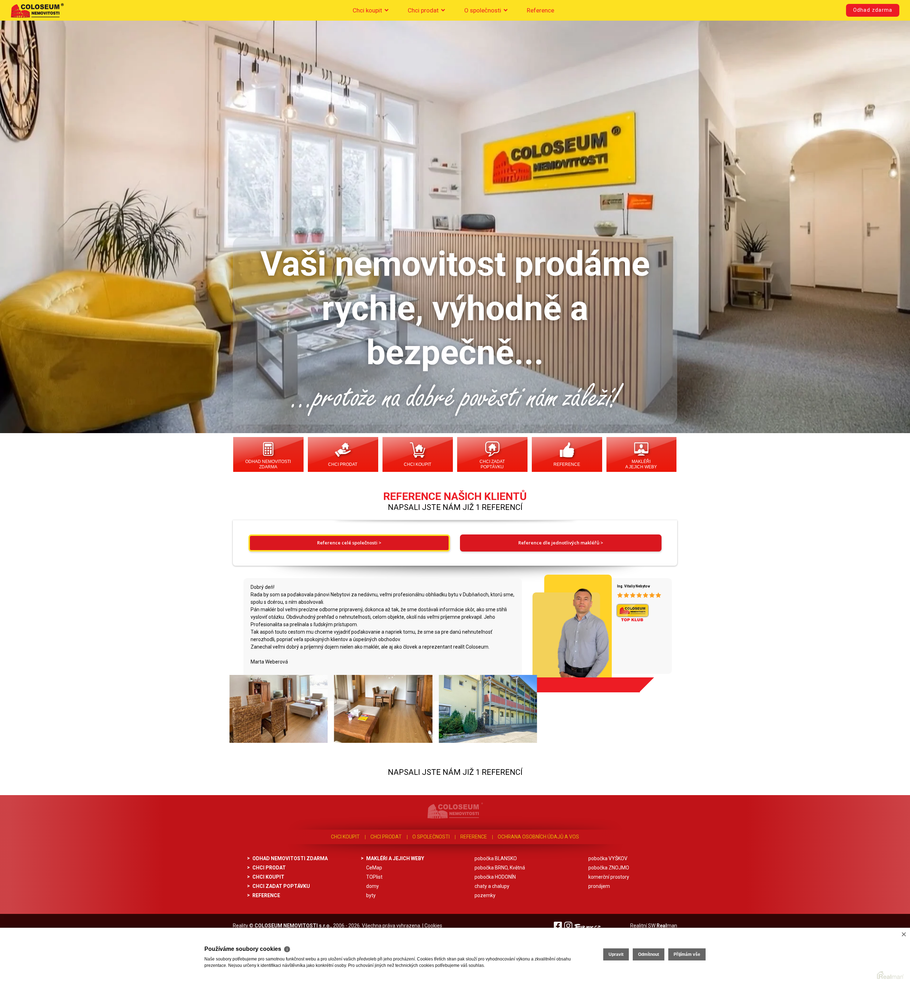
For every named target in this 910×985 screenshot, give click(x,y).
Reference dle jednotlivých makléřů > (560, 542)
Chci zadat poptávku (492, 464)
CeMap (374, 867)
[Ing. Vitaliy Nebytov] (569, 631)
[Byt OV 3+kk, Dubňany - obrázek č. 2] (382, 709)
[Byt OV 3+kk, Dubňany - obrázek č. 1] (278, 709)
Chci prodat (424, 10)
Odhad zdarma (872, 10)
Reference (540, 10)
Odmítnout (648, 954)
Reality (240, 925)
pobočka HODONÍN (495, 877)
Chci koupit (368, 10)
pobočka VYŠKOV (607, 858)
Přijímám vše (687, 954)
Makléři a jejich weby (641, 464)
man (667, 925)
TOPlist (374, 877)
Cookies (433, 925)
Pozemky (485, 895)
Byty (371, 895)
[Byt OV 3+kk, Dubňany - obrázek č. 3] (487, 709)
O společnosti (483, 10)
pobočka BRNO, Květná (500, 867)
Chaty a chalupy (492, 886)
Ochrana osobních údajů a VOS (538, 837)
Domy (372, 886)
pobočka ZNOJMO (608, 867)
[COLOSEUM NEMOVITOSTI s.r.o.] (37, 10)
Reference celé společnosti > (349, 542)
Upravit (616, 954)
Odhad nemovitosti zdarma (268, 464)
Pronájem (599, 886)
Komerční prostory (608, 877)
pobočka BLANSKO (496, 858)
